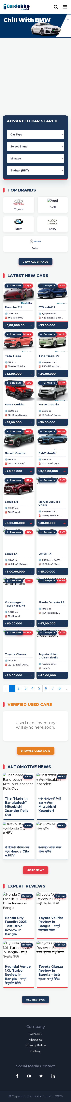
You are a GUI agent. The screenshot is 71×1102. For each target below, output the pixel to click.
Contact (36, 1034)
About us (35, 1039)
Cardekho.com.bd (40, 1096)
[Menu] (65, 7)
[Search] (56, 7)
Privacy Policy (35, 1045)
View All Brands (35, 261)
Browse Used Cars (35, 750)
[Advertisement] (35, 76)
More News (35, 870)
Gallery (35, 1051)
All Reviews (35, 999)
